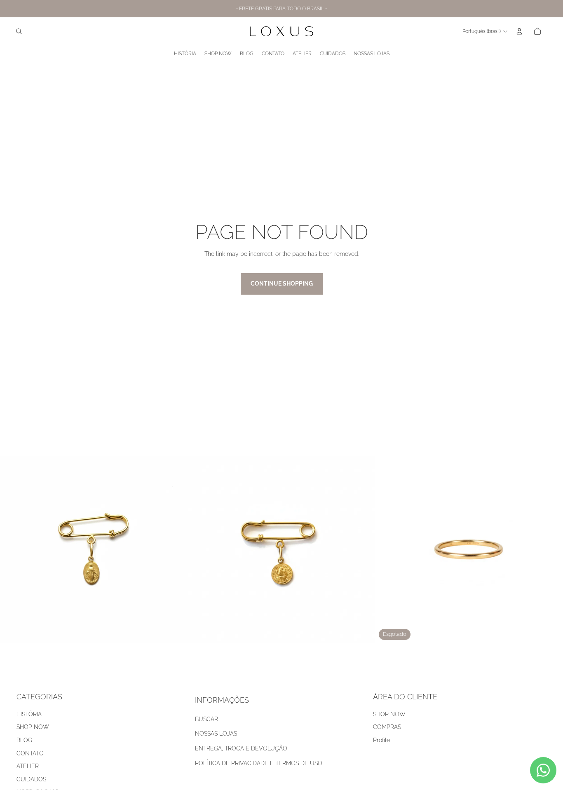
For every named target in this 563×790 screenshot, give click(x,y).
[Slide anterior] (200, 550)
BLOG (24, 740)
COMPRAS (387, 727)
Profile (381, 740)
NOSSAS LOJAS (216, 733)
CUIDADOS (31, 779)
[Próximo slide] (362, 550)
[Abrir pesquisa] (19, 31)
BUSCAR (206, 719)
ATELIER (27, 766)
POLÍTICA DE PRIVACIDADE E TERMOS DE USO (258, 763)
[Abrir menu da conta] (519, 31)
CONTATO (30, 753)
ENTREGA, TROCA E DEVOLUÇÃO (241, 748)
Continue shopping (282, 283)
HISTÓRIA (29, 714)
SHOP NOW (32, 727)
